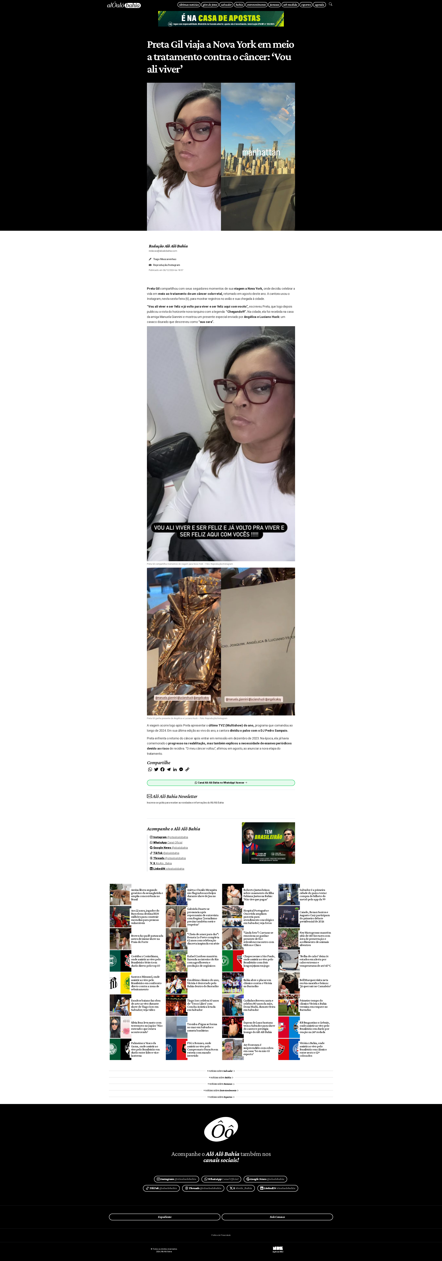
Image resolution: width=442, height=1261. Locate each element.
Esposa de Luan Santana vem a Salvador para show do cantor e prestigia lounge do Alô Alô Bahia (259, 1027)
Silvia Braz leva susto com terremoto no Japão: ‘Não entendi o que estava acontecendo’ (147, 1027)
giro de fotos (210, 4)
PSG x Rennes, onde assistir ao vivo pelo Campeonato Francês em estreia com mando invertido (202, 1049)
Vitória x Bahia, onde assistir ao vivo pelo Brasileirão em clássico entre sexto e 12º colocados (313, 1049)
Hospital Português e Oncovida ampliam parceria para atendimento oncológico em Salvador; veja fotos (258, 917)
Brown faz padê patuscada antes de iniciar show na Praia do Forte (147, 939)
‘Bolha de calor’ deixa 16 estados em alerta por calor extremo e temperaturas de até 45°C (315, 960)
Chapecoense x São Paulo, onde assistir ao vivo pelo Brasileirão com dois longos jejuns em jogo (259, 960)
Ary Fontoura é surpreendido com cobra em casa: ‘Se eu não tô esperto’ (258, 1049)
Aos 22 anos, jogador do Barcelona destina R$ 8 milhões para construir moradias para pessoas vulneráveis (145, 917)
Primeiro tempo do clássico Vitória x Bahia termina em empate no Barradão (314, 1005)
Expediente (164, 1217)
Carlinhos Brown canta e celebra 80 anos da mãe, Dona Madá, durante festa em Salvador (259, 1005)
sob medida (290, 4)
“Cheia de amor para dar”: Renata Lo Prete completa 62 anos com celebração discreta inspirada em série (203, 938)
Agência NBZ (278, 1250)
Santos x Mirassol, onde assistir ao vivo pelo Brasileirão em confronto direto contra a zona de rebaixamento (146, 983)
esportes (306, 4)
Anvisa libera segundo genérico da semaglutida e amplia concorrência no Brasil (147, 894)
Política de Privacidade (220, 1235)
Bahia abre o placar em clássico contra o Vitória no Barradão (257, 983)
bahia (239, 4)
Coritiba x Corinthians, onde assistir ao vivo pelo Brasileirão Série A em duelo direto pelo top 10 (146, 960)
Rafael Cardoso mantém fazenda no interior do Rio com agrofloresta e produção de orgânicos (203, 960)
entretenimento (256, 4)
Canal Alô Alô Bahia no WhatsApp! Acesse (221, 782)
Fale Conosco (277, 1217)
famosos (274, 4)
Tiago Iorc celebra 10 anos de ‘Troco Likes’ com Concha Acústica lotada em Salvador (203, 1005)
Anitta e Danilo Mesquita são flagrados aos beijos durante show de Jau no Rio (202, 894)
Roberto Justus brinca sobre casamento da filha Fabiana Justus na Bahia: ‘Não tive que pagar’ (258, 894)
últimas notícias (189, 4)
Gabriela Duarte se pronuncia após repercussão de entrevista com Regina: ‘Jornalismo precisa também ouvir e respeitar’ (202, 916)
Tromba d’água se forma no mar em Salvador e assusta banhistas (202, 1027)
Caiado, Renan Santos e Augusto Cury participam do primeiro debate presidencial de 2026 (315, 916)
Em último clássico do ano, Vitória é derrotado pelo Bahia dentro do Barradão (203, 983)
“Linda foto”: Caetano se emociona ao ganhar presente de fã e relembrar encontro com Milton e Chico (258, 939)
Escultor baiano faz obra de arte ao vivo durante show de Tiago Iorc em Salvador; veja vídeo (146, 1005)
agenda (319, 4)
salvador (226, 4)
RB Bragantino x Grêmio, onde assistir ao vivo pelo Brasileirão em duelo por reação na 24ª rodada (315, 1027)
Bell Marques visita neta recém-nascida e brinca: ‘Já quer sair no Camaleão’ (315, 983)
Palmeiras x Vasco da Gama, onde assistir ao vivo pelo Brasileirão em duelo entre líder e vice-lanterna (145, 1049)
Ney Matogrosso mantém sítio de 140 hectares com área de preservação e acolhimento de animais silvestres (315, 939)
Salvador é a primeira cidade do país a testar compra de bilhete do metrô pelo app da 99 (313, 894)
